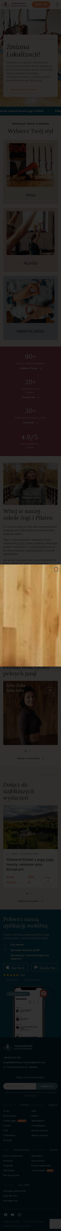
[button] (56, 569)
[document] (30, 615)
